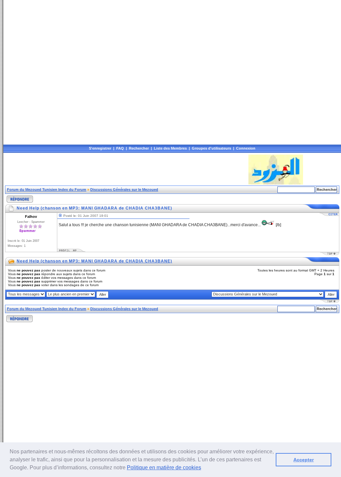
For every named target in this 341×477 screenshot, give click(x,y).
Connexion (245, 148)
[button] (203, 468)
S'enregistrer (100, 148)
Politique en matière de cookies (164, 467)
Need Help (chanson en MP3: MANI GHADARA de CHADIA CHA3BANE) (94, 261)
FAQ (120, 148)
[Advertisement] (126, 170)
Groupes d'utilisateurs (211, 148)
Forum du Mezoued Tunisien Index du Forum (46, 190)
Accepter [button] (303, 459)
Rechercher (139, 148)
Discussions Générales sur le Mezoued (124, 190)
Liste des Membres (170, 148)
